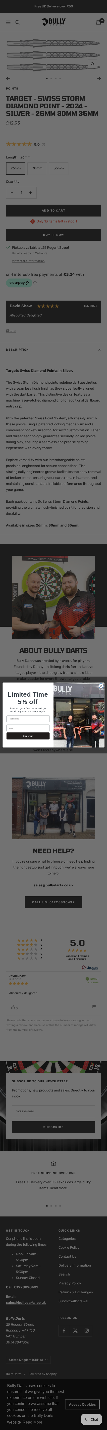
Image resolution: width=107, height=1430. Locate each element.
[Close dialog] (101, 686)
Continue (28, 736)
